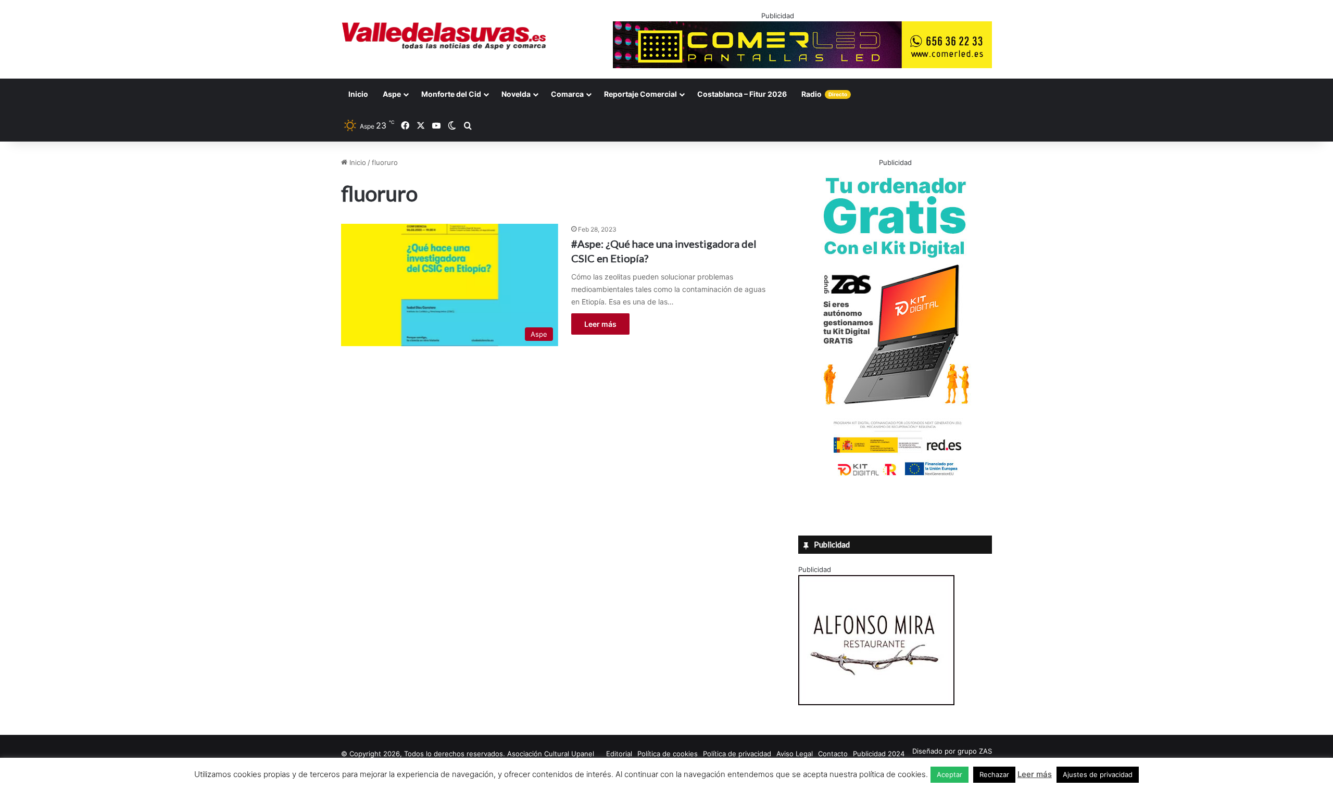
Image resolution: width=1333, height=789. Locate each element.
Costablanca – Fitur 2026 (742, 94)
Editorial (619, 753)
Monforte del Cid (451, 94)
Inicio (358, 94)
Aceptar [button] (949, 774)
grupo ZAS (975, 751)
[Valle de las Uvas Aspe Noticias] (444, 36)
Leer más (600, 324)
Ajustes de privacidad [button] (1098, 774)
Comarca (567, 94)
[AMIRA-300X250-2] (876, 702)
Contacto (833, 753)
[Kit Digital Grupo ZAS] (895, 478)
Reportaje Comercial (640, 94)
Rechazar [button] (994, 774)
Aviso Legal (794, 753)
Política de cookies (667, 753)
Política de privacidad (737, 753)
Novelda (516, 94)
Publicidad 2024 (878, 753)
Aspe (392, 94)
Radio (824, 94)
